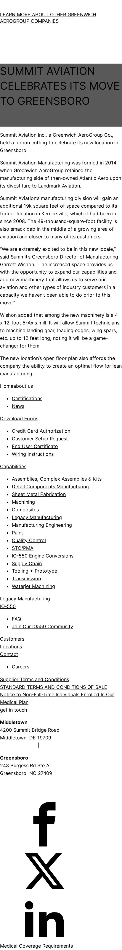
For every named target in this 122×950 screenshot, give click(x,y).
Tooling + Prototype (34, 571)
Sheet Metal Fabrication (39, 494)
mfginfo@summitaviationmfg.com (38, 793)
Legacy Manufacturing (37, 517)
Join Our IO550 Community (42, 626)
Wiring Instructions (33, 454)
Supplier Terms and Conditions (34, 679)
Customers (12, 639)
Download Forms (19, 418)
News (18, 406)
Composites (25, 510)
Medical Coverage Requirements (36, 946)
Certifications (27, 398)
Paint (17, 533)
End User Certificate (35, 446)
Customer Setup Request (40, 439)
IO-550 (8, 606)
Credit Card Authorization (41, 431)
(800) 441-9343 (18, 745)
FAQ (16, 619)
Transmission (26, 578)
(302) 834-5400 (59, 745)
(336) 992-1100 (18, 781)
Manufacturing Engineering (42, 525)
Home (6, 386)
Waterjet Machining (33, 586)
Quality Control (29, 540)
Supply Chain (27, 563)
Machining (23, 502)
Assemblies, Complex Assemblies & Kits (57, 479)
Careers (20, 667)
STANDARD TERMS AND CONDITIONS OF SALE (53, 687)
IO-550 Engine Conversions (42, 556)
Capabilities (13, 466)
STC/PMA (22, 548)
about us (23, 386)
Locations (11, 647)
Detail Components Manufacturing (50, 486)
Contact (9, 654)
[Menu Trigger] (4, 48)
